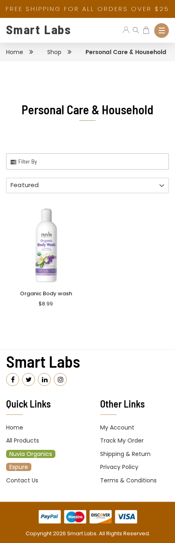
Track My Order (122, 440)
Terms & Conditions (128, 480)
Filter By (27, 161)
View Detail (45, 257)
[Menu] (161, 30)
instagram (60, 379)
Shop (54, 52)
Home (14, 52)
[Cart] (146, 30)
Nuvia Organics (30, 454)
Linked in (44, 379)
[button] (87, 185)
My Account (117, 427)
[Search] (136, 30)
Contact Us (22, 480)
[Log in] (126, 30)
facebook (12, 379)
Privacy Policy (119, 467)
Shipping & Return (125, 454)
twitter (28, 379)
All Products (22, 440)
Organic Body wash (46, 293)
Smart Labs (38, 29)
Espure (18, 467)
